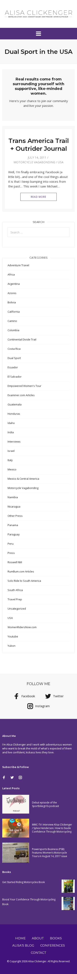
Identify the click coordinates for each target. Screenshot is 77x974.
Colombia (13, 330)
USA (60, 162)
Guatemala (15, 404)
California (14, 311)
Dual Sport (14, 358)
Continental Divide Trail (22, 339)
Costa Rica (14, 349)
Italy (10, 460)
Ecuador (13, 367)
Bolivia (12, 302)
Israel (11, 451)
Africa (11, 274)
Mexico (12, 469)
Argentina (14, 284)
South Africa (15, 590)
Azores (12, 293)
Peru (11, 543)
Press (11, 553)
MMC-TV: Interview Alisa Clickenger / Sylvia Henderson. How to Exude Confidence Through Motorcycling (52, 828)
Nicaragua (14, 506)
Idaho (11, 423)
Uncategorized (17, 608)
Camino (12, 321)
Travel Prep (15, 599)
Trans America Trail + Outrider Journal (38, 144)
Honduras (14, 414)
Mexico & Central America (23, 479)
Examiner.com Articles (21, 395)
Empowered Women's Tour (24, 386)
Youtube (13, 636)
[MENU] (38, 33)
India (11, 432)
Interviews (14, 441)
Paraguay (14, 534)
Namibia (13, 497)
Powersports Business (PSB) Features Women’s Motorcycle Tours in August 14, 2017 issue (49, 852)
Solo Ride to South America (24, 581)
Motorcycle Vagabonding (34, 162)
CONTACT (38, 953)
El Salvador (15, 376)
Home (20, 938)
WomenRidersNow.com (22, 627)
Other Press (15, 516)
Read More (38, 197)
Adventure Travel (18, 265)
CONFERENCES (52, 945)
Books (56, 938)
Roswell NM (15, 562)
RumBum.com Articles (21, 571)
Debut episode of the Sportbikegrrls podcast (45, 804)
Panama (13, 525)
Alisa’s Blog (23, 945)
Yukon (11, 646)
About (38, 938)
